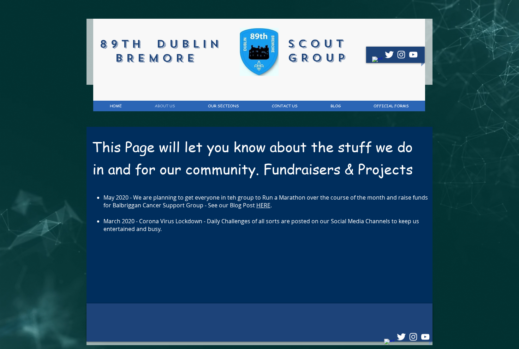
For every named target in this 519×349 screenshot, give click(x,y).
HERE (263, 205)
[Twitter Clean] (389, 54)
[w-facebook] (377, 62)
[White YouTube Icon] (413, 54)
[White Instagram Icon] (401, 54)
